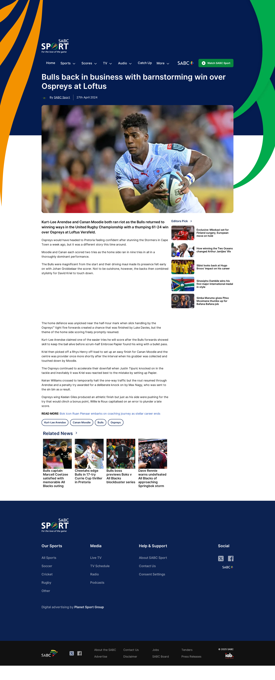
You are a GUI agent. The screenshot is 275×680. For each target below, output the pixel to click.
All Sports (49, 558)
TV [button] (105, 63)
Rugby (46, 582)
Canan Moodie (82, 422)
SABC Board (160, 656)
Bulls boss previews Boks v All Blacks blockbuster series (120, 476)
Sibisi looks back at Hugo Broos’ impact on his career (213, 267)
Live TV (96, 558)
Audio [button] (122, 63)
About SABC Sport (153, 558)
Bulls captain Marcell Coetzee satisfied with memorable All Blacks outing (55, 478)
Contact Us (147, 566)
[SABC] (50, 653)
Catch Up (145, 63)
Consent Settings (152, 574)
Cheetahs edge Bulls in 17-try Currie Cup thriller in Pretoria (88, 476)
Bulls (101, 422)
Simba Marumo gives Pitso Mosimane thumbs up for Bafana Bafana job (213, 301)
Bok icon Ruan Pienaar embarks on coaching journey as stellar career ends (110, 413)
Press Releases (191, 656)
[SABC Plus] (227, 567)
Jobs (155, 650)
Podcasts (97, 582)
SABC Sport (62, 97)
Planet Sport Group (89, 607)
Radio (94, 574)
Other (46, 591)
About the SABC (105, 650)
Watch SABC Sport (218, 63)
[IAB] (229, 656)
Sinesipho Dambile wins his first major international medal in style (215, 283)
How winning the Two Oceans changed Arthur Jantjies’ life (215, 250)
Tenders (186, 650)
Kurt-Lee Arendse (55, 422)
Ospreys (116, 422)
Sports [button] (65, 63)
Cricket (47, 574)
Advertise (100, 656)
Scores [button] (86, 63)
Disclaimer (130, 656)
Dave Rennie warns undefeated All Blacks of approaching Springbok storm (152, 478)
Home (50, 63)
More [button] (161, 63)
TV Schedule (100, 566)
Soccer (47, 566)
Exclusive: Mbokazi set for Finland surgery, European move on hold (213, 232)
